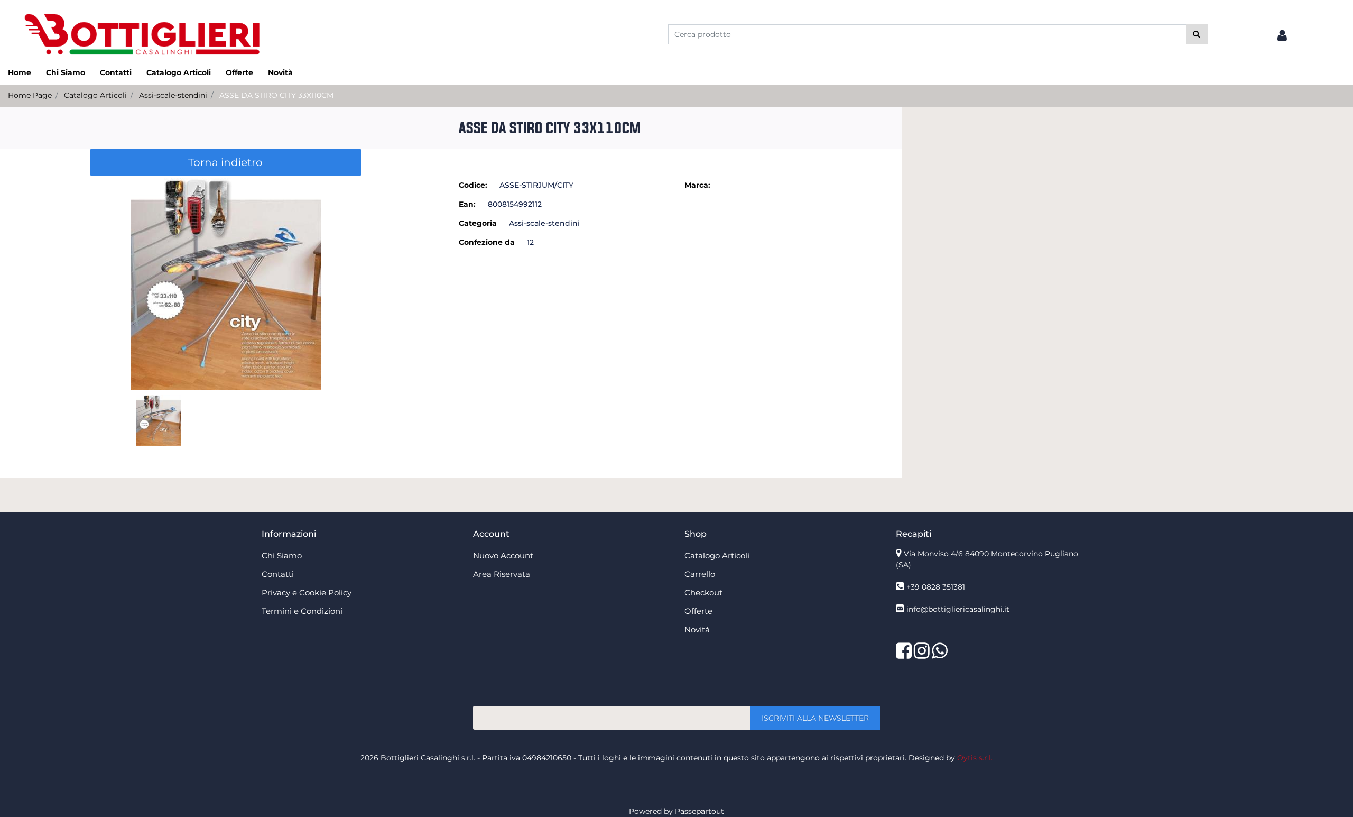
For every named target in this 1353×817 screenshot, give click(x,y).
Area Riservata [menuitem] (501, 574)
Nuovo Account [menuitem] (503, 555)
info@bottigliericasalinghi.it (957, 609)
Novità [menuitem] (280, 72)
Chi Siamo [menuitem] (65, 72)
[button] (1197, 34)
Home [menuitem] (19, 72)
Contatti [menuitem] (116, 72)
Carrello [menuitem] (699, 574)
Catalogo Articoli (95, 95)
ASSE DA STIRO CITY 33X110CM (276, 95)
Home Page (30, 95)
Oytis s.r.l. (975, 758)
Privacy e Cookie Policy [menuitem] (306, 592)
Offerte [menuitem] (239, 72)
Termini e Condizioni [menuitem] (302, 611)
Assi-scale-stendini (173, 95)
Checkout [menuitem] (703, 592)
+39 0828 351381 (935, 587)
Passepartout (699, 811)
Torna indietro (225, 162)
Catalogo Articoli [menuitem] (178, 72)
